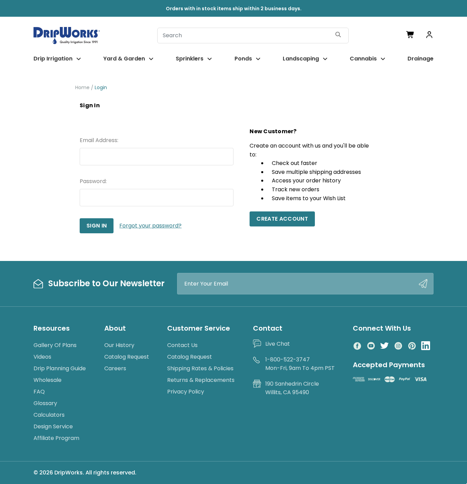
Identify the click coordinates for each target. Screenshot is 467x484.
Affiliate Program (56, 438)
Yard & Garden (124, 59)
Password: (93, 181)
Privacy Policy (185, 392)
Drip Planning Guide (60, 368)
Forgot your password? (150, 226)
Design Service (53, 426)
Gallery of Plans (55, 345)
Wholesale (48, 380)
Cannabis (363, 59)
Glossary (45, 403)
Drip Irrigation (53, 59)
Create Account (282, 219)
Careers (115, 368)
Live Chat (277, 344)
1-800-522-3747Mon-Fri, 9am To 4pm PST (300, 364)
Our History (119, 345)
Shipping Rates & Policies (200, 368)
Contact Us (182, 345)
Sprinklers (189, 59)
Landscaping (301, 59)
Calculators (49, 415)
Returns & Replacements (201, 380)
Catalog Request (126, 357)
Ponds (243, 59)
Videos (42, 357)
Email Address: (99, 140)
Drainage (420, 59)
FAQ (39, 392)
